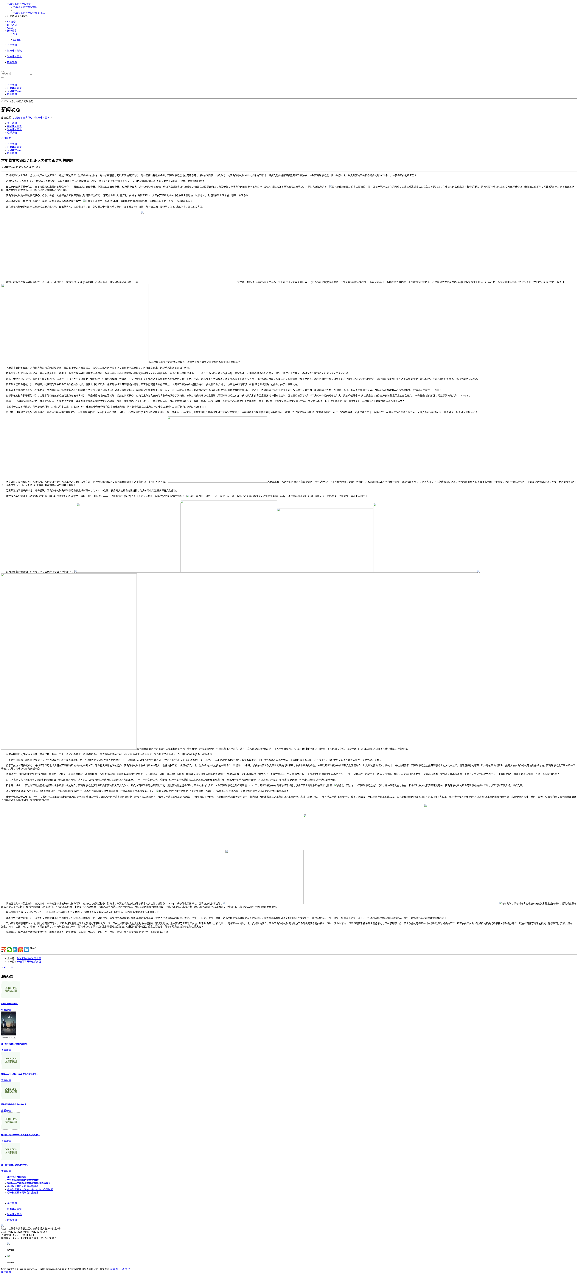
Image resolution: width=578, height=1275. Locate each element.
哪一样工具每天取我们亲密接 (23, 1192)
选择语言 (12, 30)
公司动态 (6, 138)
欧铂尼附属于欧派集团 (29, 961)
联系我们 (12, 62)
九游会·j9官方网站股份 (25, 7)
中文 (15, 34)
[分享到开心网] (20, 949)
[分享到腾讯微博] (15, 949)
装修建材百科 (14, 56)
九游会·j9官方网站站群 (19, 4)
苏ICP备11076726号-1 (121, 1269)
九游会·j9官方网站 (23, 117)
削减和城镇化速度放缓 (29, 958)
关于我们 (12, 44)
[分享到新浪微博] (3, 949)
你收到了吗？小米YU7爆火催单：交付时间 (30, 1189)
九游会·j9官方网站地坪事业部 (29, 13)
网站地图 (6, 1272)
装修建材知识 (14, 50)
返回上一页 (7, 967)
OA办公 (11, 21)
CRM (10, 27)
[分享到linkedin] (26, 949)
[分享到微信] (9, 949)
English (16, 39)
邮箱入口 (12, 24)
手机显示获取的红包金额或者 (23, 1186)
